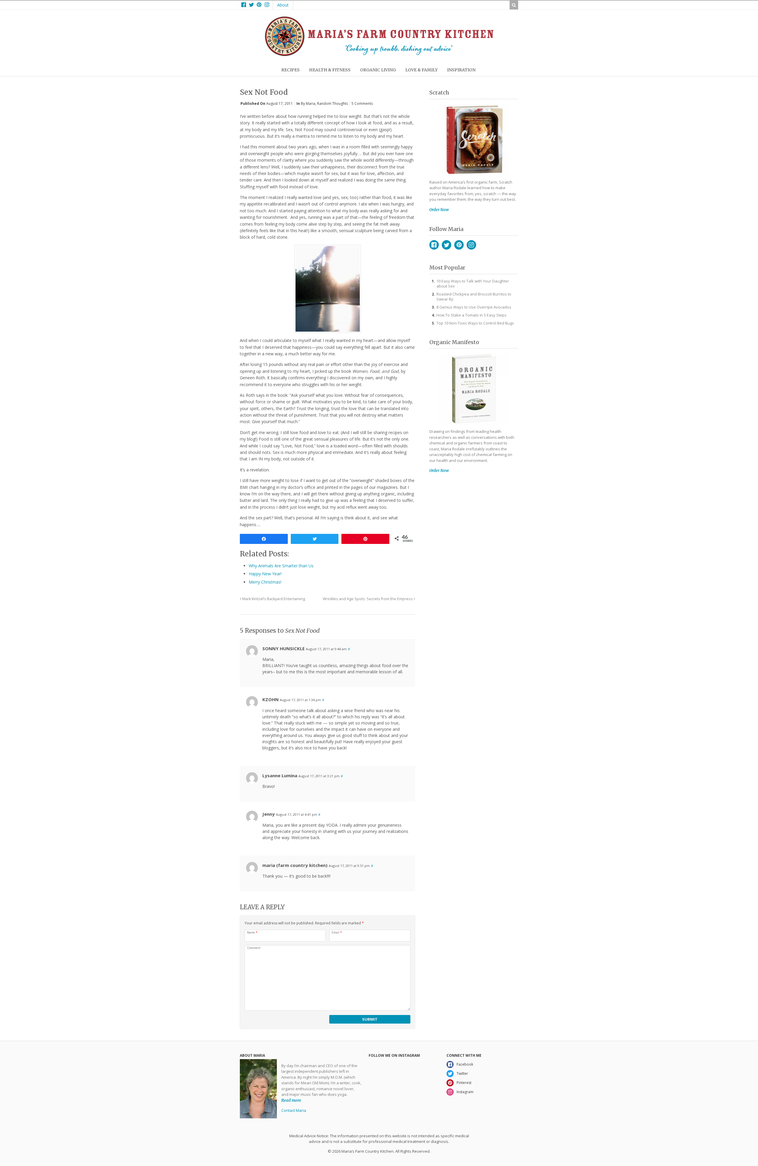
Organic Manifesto (454, 342)
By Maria (308, 103)
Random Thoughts (332, 103)
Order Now (439, 209)
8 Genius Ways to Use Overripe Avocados (473, 307)
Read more (291, 1100)
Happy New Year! (265, 573)
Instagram (471, 245)
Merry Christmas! (265, 582)
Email (337, 932)
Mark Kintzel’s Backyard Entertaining (273, 598)
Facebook (434, 245)
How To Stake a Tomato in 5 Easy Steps (471, 315)
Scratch (439, 92)
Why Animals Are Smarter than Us (281, 565)
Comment (254, 948)
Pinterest (459, 245)
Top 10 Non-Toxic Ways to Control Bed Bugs (475, 323)
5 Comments (362, 103)
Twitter (446, 245)
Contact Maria (293, 1110)
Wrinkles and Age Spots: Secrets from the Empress (368, 598)
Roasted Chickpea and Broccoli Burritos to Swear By (473, 296)
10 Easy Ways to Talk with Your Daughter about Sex (472, 283)
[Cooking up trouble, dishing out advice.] (379, 54)
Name (252, 932)
